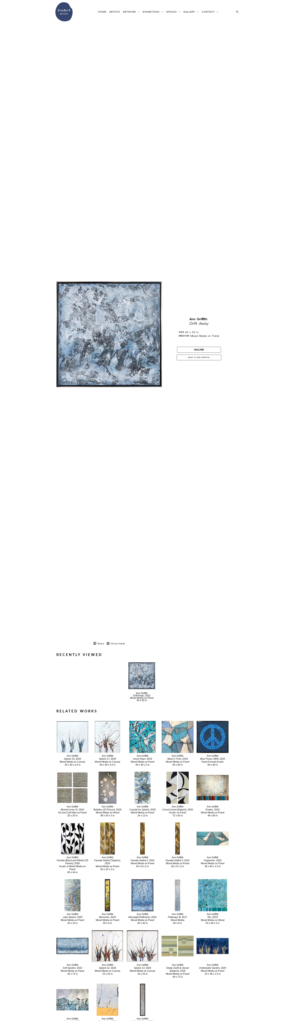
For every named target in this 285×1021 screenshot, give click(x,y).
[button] (131, 11)
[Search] (237, 12)
